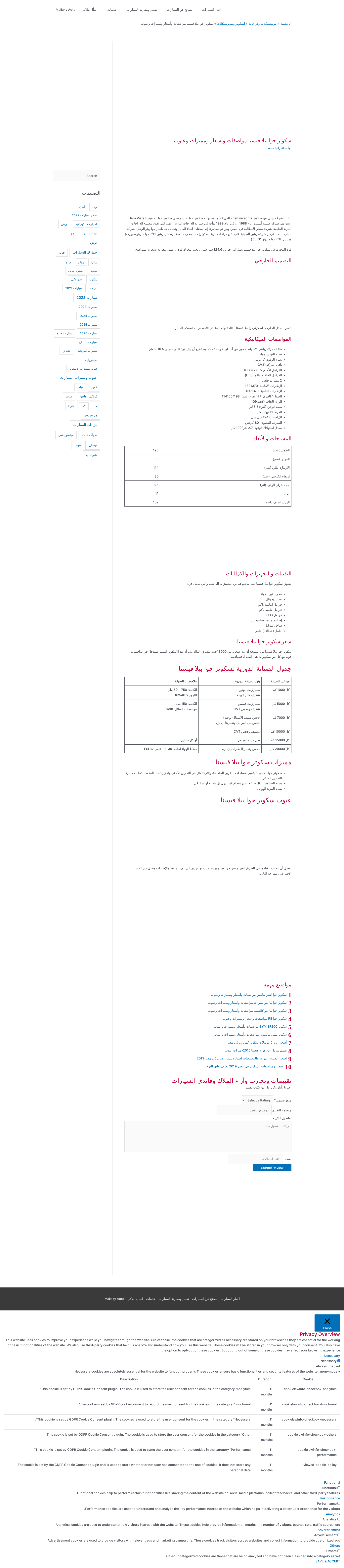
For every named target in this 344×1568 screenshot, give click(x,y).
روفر (81, 262)
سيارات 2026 (89, 333)
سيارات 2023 (88, 307)
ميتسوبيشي (66, 435)
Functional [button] (332, 1482)
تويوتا (93, 242)
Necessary (329, 1361)
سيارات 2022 (87, 297)
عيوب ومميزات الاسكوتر (83, 368)
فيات (69, 396)
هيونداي (91, 455)
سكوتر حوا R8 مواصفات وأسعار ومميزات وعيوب (254, 1018)
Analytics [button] (333, 1514)
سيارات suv (64, 333)
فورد (94, 387)
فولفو (80, 387)
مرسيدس (90, 415)
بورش (64, 224)
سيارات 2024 (88, 316)
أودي (82, 207)
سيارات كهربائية (87, 350)
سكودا (93, 279)
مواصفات (89, 435)
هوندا (77, 445)
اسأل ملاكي (89, 10)
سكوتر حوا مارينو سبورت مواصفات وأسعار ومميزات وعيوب (247, 1003)
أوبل (95, 207)
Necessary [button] (332, 1356)
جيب (62, 252)
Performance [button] (330, 1498)
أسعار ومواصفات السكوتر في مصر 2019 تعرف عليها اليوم (244, 1066)
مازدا (71, 406)
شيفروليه (91, 360)
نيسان (93, 445)
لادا (84, 406)
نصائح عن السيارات (179, 10)
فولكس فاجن (88, 396)
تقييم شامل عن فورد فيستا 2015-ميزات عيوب (256, 1050)
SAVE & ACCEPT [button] (328, 1561)
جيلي (94, 262)
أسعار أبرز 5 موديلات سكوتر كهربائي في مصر (257, 1042)
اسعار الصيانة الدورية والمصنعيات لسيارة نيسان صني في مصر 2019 (242, 1058)
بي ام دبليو (90, 233)
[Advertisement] (207, 186)
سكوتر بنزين (75, 270)
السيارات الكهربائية (87, 224)
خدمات (112, 10)
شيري (66, 350)
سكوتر (94, 270)
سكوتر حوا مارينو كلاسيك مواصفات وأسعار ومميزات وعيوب (247, 1010)
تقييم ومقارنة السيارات (142, 10)
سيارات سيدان (88, 342)
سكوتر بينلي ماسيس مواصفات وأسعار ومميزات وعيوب (250, 1034)
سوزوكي (76, 279)
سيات (93, 288)
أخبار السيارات (211, 10)
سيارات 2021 (74, 288)
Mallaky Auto (65, 10)
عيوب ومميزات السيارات (78, 377)
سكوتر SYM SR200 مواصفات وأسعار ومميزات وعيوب (250, 1026)
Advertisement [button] (329, 1530)
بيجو (73, 233)
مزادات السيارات (85, 425)
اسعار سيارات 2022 (85, 215)
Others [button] (335, 1545)
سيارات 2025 (88, 324)
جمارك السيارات (85, 252)
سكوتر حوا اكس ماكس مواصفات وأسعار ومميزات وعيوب (249, 995)
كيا (95, 406)
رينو (68, 262)
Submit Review (272, 1168)
